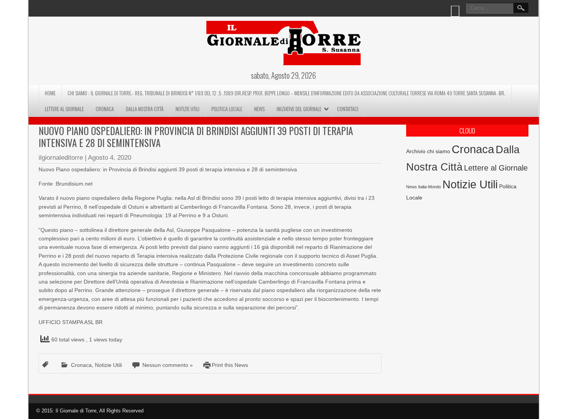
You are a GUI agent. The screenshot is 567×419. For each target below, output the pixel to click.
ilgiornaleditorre (61, 157)
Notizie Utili (187, 109)
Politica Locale (226, 109)
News (259, 109)
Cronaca (105, 109)
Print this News (230, 365)
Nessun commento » (167, 365)
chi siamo (438, 151)
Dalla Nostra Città (145, 109)
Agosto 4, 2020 (109, 157)
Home (50, 93)
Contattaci (347, 109)
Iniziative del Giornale (299, 109)
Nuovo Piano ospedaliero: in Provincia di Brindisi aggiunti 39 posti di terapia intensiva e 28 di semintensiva (196, 136)
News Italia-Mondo (423, 186)
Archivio (415, 151)
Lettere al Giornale (64, 109)
